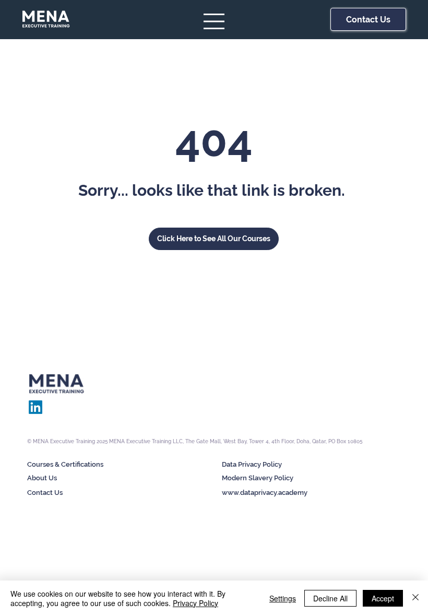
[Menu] (214, 21)
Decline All (330, 598)
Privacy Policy (195, 603)
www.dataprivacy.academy (264, 492)
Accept (383, 598)
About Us (42, 478)
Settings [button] (282, 598)
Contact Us (45, 492)
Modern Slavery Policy (257, 478)
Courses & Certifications (65, 464)
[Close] (415, 598)
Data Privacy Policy (252, 464)
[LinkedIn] (35, 407)
